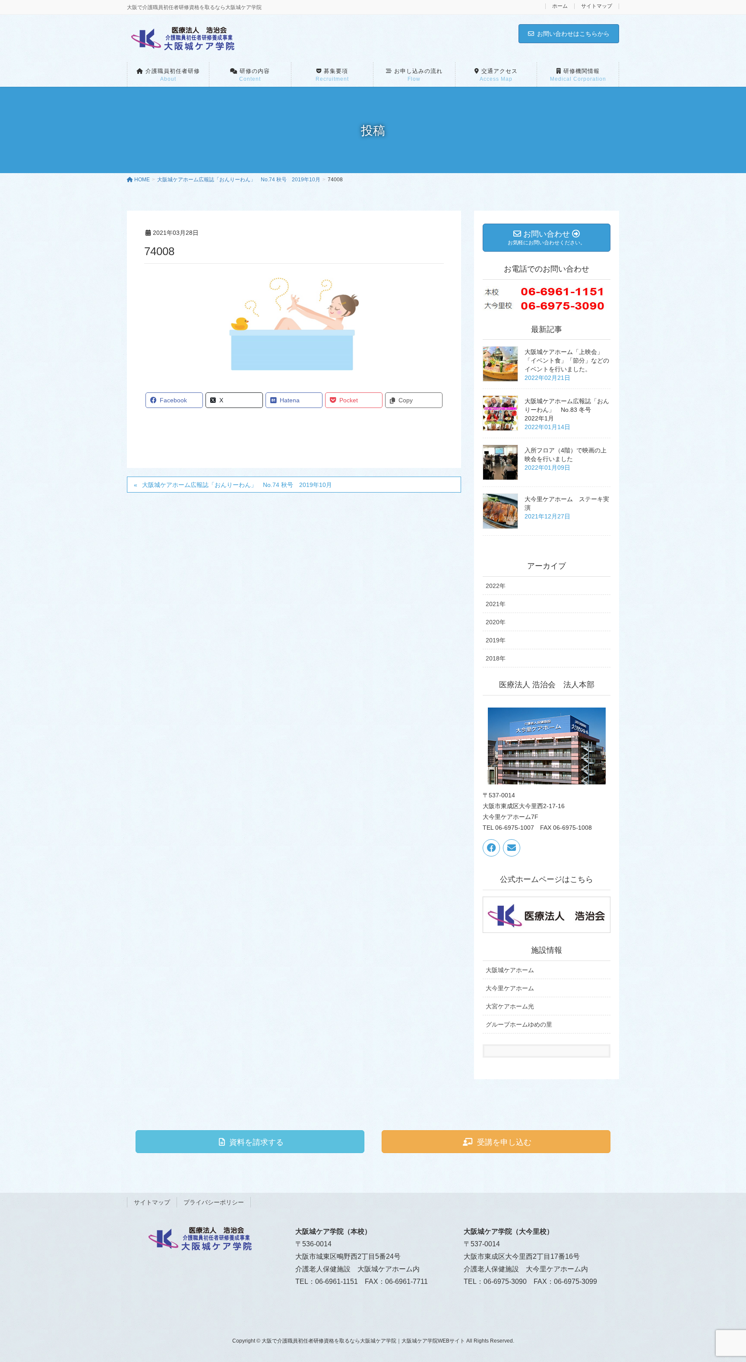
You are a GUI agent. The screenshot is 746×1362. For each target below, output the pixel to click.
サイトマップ (596, 6)
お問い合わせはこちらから (573, 33)
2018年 (496, 658)
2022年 (496, 585)
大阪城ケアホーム (510, 970)
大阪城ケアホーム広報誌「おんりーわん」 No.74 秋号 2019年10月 (237, 484)
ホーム (560, 6)
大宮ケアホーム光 (510, 1006)
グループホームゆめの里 (519, 1024)
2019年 (496, 640)
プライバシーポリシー (213, 1202)
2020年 (496, 622)
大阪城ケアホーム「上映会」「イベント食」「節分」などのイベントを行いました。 (567, 360)
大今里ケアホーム (510, 988)
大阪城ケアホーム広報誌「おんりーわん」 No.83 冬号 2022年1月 (567, 410)
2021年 (496, 603)
